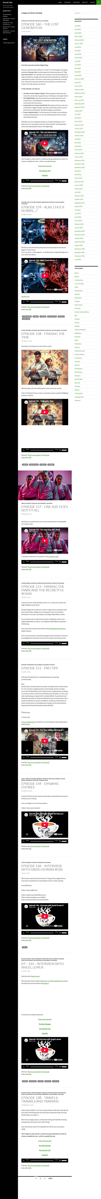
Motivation (31, 21)
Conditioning (25, 583)
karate (36, 316)
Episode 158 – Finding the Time (43, 335)
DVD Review (79, 291)
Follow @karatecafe (44, 166)
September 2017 (80, 107)
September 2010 (80, 242)
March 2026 (78, 36)
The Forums (76, 2)
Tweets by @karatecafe (9, 42)
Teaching (45, 21)
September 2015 (80, 167)
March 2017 (78, 121)
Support (92, 2)
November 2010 (80, 235)
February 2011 (79, 224)
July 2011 (78, 210)
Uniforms (77, 400)
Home (60, 2)
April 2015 (78, 174)
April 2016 (78, 146)
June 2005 (78, 259)
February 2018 (79, 100)
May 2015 (78, 171)
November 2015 (80, 164)
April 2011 (78, 217)
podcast (61, 316)
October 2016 (79, 135)
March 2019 (78, 86)
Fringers (77, 301)
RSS (30, 188)
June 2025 (78, 47)
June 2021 (78, 65)
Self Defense (42, 503)
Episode (24, 21)
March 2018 (78, 96)
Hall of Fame (31, 202)
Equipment (78, 298)
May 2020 (78, 72)
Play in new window (34, 186)
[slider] (64, 181)
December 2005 (80, 252)
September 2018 (80, 93)
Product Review (79, 354)
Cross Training (26, 330)
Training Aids (43, 780)
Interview (40, 583)
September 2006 (80, 249)
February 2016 (79, 153)
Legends (38, 202)
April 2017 (78, 118)
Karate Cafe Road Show (50, 1092)
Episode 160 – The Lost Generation (40, 26)
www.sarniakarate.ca (28, 722)
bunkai (25, 1081)
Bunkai (28, 959)
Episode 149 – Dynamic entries (40, 785)
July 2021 (78, 61)
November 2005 (80, 256)
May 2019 (78, 82)
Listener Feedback (36, 778)
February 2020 (79, 79)
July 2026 (78, 26)
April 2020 (78, 75)
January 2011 (79, 227)
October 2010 (79, 238)
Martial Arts (52, 316)
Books (23, 959)
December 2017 (80, 104)
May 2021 (78, 68)
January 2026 (79, 43)
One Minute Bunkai (54, 981)
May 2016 (78, 142)
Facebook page (53, 556)
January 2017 (79, 128)
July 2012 (78, 192)
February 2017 (79, 125)
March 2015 (78, 178)
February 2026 (79, 40)
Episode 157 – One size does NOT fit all (44, 508)
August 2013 (78, 189)
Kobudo (55, 959)
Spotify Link (25, 296)
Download (45, 186)
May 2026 (78, 29)
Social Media (60, 202)
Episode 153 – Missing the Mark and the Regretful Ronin (42, 590)
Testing (52, 664)
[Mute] (60, 181)
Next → (51, 1178)
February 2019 (79, 89)
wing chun (26, 318)
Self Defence (78, 368)
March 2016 (78, 150)
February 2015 (79, 181)
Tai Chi (25, 947)
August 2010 (78, 245)
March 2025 (78, 58)
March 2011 (78, 220)
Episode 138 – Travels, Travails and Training (40, 1099)
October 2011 (79, 199)
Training (51, 464)
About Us (84, 2)
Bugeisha (45, 983)
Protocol (38, 21)
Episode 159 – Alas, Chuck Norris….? (43, 209)
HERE (23, 1129)
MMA (76, 340)
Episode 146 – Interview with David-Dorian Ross (42, 867)
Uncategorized (79, 397)
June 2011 (78, 213)
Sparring (29, 780)
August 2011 (78, 206)
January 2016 (79, 157)
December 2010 (80, 231)
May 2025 (78, 50)
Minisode (77, 337)
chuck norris (27, 316)
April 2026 (78, 33)
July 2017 (78, 114)
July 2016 (78, 139)
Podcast (52, 202)
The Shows (67, 2)
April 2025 (78, 54)
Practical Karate (54, 778)
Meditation (45, 202)
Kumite (27, 778)
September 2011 (80, 203)
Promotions (78, 358)
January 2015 (79, 185)
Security (77, 365)
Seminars (45, 1094)
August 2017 (78, 111)
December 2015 (80, 160)
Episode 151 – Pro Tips (39, 668)
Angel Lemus (35, 976)
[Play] (24, 181)
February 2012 (79, 196)
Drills (23, 503)
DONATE (45, 175)
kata (23, 778)
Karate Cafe (7, 2)
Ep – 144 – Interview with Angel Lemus (42, 965)
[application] (44, 181)
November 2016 (80, 132)
